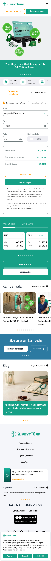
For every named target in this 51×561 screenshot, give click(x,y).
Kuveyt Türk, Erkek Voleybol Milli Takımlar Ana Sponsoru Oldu (24, 497)
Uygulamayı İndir (18, 482)
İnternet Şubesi (37, 11)
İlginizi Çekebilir (25, 459)
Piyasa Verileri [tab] (9, 223)
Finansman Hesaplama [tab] (13, 92)
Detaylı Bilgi (24, 352)
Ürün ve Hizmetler (25, 452)
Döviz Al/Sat (25, 271)
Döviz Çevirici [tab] (27, 223)
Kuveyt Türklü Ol (13, 11)
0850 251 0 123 (33, 508)
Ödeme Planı (25, 173)
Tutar (5, 121)
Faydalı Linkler (25, 446)
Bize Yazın (25, 465)
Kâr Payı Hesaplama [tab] (38, 92)
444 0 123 (14, 508)
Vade (5, 134)
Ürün (5, 108)
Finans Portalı (25, 264)
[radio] (14, 103)
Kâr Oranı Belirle (34, 134)
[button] (47, 4)
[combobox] (25, 113)
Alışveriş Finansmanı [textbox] (14, 113)
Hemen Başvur (25, 182)
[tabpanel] (25, 158)
